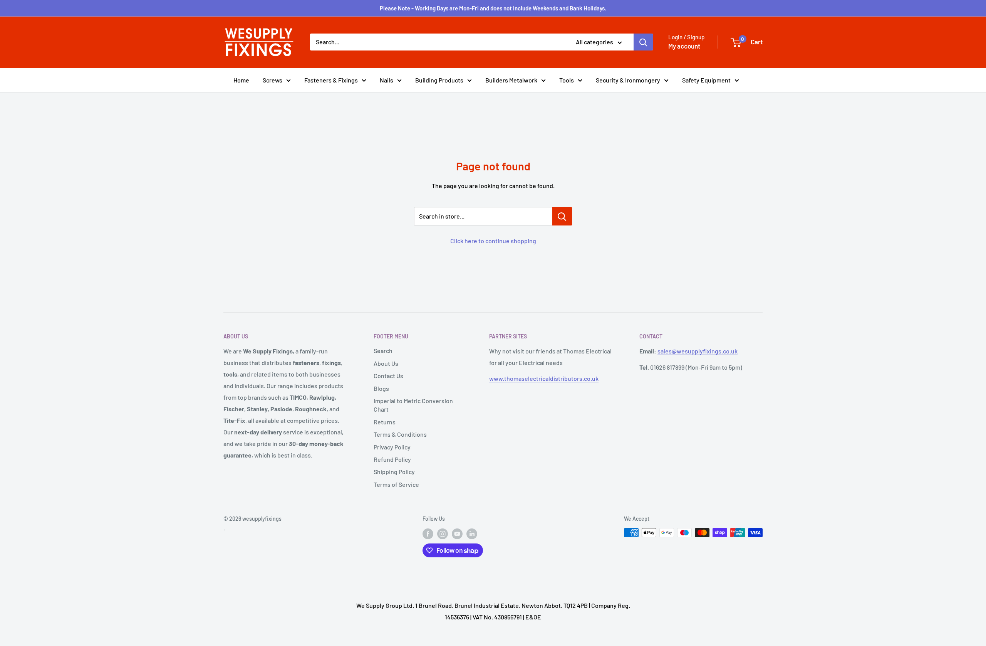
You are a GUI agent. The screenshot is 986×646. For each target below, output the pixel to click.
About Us (386, 363)
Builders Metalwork (511, 80)
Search (383, 350)
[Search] (643, 42)
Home (241, 80)
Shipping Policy (394, 471)
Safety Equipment (706, 80)
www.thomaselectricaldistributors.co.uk (544, 378)
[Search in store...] (562, 216)
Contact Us (388, 375)
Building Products (439, 80)
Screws (272, 80)
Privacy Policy (392, 447)
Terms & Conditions (400, 434)
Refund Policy (392, 459)
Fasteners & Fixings (331, 80)
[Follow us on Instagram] (442, 533)
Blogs (381, 388)
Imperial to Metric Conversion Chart (413, 405)
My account (684, 46)
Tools (566, 80)
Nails (386, 80)
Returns (385, 422)
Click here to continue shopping (493, 240)
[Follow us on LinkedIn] (471, 533)
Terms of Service (396, 484)
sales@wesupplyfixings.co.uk (697, 351)
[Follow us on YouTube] (457, 533)
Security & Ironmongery (628, 80)
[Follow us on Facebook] (428, 533)
